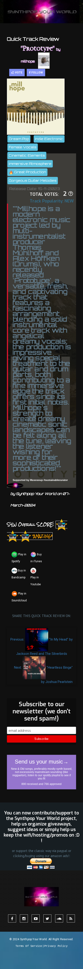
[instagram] (24, 918)
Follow (37, 72)
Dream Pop (19, 139)
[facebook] (12, 918)
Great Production (29, 172)
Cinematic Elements (27, 155)
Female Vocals (22, 147)
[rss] (71, 918)
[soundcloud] (59, 918)
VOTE (18, 72)
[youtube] (36, 918)
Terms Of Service (28, 946)
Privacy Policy (56, 946)
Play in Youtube (35, 581)
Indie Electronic (49, 139)
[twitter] (47, 918)
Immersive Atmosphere (30, 164)
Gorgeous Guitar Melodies (32, 180)
